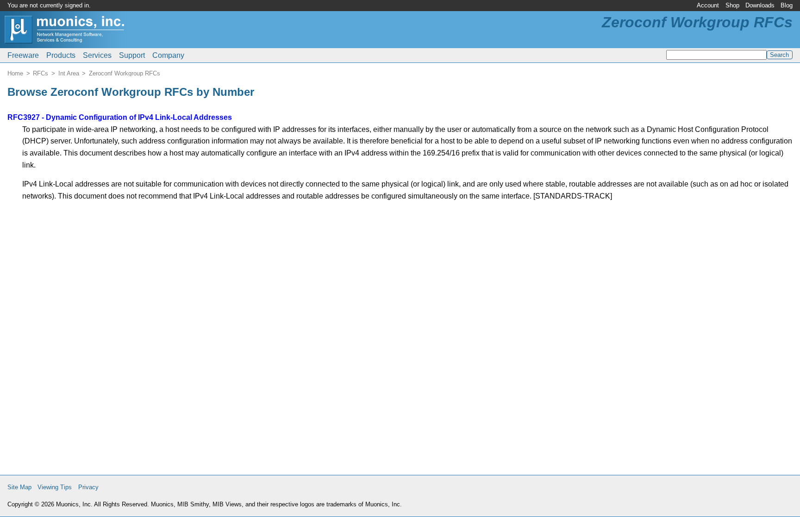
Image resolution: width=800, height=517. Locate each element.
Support (132, 55)
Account (708, 5)
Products (60, 55)
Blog (787, 5)
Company (168, 55)
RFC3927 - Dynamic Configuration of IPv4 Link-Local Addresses (119, 117)
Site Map (19, 487)
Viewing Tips (55, 487)
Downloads (760, 5)
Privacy (88, 487)
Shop (732, 5)
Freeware (23, 55)
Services (97, 55)
